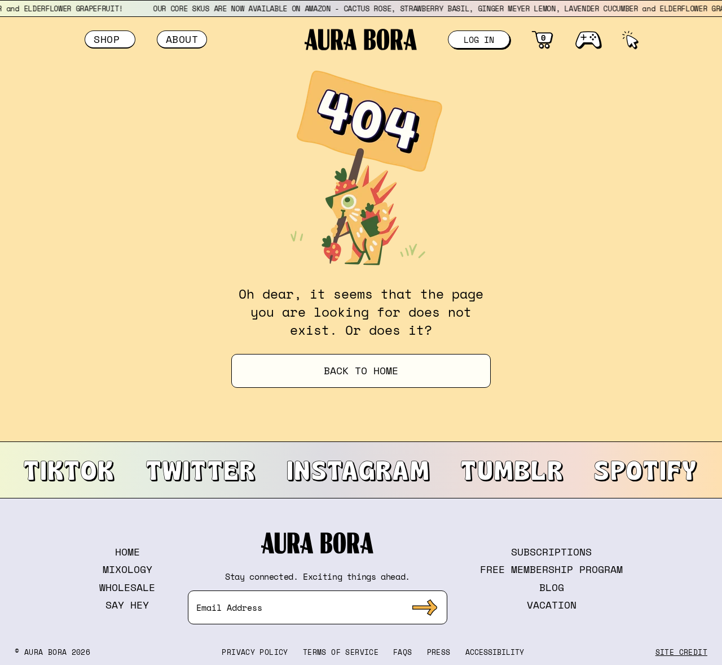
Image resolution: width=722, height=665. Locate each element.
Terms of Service (340, 652)
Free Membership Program (551, 569)
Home (127, 551)
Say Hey (127, 604)
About (182, 39)
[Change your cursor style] (629, 39)
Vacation (551, 604)
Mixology (127, 569)
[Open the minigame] (588, 39)
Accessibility (494, 652)
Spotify (646, 470)
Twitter (201, 470)
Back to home (361, 370)
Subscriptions (551, 551)
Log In (479, 39)
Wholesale (127, 587)
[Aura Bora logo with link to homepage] (361, 39)
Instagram (358, 470)
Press (439, 652)
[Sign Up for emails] (425, 607)
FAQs (402, 652)
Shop (110, 39)
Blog (551, 587)
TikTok (69, 470)
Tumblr (512, 470)
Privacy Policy (255, 652)
